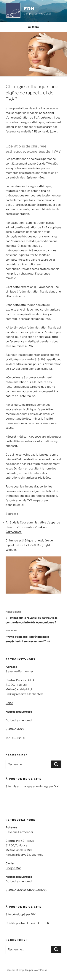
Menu (35, 26)
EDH (29, 9)
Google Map (13, 868)
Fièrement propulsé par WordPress (26, 970)
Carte (9, 703)
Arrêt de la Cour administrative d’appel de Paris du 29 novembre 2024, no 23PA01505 (33, 527)
